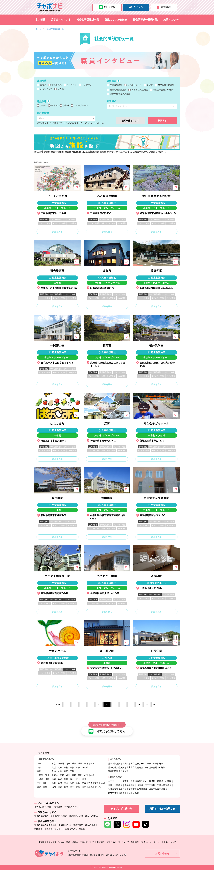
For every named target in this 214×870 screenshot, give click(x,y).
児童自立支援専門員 (117, 789)
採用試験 (58, 807)
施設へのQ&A (171, 19)
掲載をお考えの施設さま (162, 808)
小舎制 (65, 105)
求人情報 (40, 19)
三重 (72, 771)
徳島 (84, 783)
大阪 (54, 767)
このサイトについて (120, 842)
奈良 (78, 767)
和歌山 (85, 767)
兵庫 (60, 767)
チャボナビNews (56, 842)
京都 (66, 767)
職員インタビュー (54, 829)
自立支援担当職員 (116, 793)
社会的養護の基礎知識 (145, 19)
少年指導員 (129, 785)
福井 (84, 779)
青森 (62, 775)
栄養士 (111, 785)
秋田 (80, 775)
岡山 (66, 783)
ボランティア (46, 89)
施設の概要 (78, 825)
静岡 (66, 771)
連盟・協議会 (72, 842)
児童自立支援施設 (139, 89)
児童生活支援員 (164, 785)
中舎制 (54, 105)
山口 (78, 783)
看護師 (152, 781)
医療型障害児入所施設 (119, 94)
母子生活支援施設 (165, 85)
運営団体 (42, 842)
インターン (86, 85)
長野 (66, 779)
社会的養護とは (64, 825)
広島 (72, 783)
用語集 (82, 829)
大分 (78, 787)
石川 (78, 779)
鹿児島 (91, 787)
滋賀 (72, 767)
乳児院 (149, 85)
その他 (60, 89)
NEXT (155, 705)
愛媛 (96, 783)
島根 (60, 783)
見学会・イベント (61, 19)
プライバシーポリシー (151, 842)
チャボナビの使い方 (121, 808)
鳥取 (54, 783)
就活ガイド (39, 829)
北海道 (55, 775)
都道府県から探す (47, 759)
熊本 (72, 787)
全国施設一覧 (102, 842)
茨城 (80, 763)
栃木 (86, 763)
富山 (72, 779)
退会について (170, 842)
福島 (92, 775)
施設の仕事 (90, 825)
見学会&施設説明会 (43, 807)
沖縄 (99, 787)
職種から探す (116, 777)
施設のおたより (76, 816)
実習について (71, 829)
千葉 (74, 763)
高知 (103, 783)
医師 (129, 793)
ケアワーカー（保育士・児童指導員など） (127, 781)
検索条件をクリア (130, 120)
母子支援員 (150, 785)
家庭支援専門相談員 (138, 789)
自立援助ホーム (134, 85)
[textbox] (66, 118)
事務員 (119, 785)
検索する (162, 120)
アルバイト (71, 85)
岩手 (68, 775)
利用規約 (135, 842)
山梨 (54, 779)
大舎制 (43, 105)
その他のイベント (72, 807)
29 (147, 704)
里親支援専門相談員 (158, 789)
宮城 (74, 775)
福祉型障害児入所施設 (162, 89)
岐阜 (60, 771)
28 (139, 704)
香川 (90, 783)
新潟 (60, 779)
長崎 (66, 787)
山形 (86, 775)
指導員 (140, 785)
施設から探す (116, 759)
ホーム (38, 29)
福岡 (54, 787)
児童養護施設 (115, 85)
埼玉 (68, 763)
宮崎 (84, 787)
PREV (58, 705)
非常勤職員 (56, 85)
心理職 (168, 781)
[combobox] (66, 118)
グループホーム (80, 105)
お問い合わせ (162, 853)
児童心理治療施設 (117, 89)
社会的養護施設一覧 (88, 19)
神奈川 (61, 763)
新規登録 (166, 7)
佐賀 (60, 787)
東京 (54, 763)
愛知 (54, 771)
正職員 (43, 85)
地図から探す (61, 816)
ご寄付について (87, 842)
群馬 (92, 763)
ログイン (138, 7)
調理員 (160, 781)
